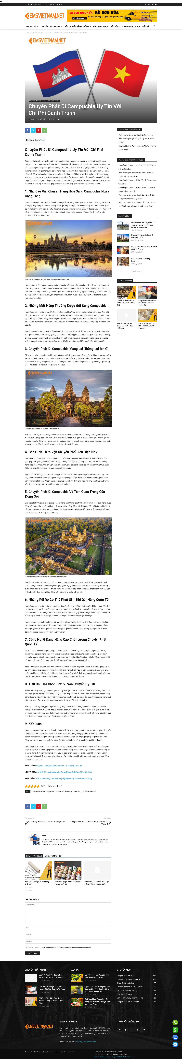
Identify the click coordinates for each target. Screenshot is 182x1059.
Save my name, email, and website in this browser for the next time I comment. (59, 948)
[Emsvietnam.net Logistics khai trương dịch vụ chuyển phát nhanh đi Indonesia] (123, 225)
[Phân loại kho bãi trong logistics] (123, 261)
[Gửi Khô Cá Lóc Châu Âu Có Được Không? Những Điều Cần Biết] (97, 870)
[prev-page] (26, 889)
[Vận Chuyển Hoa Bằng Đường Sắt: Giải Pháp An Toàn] (77, 978)
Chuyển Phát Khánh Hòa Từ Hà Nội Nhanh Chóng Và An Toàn (91, 822)
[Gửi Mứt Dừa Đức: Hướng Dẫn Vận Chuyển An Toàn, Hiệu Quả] (31, 978)
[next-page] (30, 889)
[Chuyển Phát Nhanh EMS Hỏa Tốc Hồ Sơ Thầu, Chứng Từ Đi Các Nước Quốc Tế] (147, 292)
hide (42, 140)
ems (32, 119)
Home (27, 32)
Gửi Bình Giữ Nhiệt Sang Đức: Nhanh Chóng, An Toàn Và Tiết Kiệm (51, 1000)
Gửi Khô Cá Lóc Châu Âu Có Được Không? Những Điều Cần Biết (64, 772)
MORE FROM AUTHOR (53, 856)
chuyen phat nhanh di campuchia (43, 791)
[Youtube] (155, 4)
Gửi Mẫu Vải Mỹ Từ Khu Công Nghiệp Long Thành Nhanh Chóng (64, 778)
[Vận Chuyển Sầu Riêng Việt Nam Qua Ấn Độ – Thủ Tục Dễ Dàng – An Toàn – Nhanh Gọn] (77, 990)
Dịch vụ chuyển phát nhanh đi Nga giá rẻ (135, 135)
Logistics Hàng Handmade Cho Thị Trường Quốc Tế (59, 766)
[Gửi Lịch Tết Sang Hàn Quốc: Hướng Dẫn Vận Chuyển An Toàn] (31, 990)
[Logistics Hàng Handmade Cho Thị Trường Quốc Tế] (67, 870)
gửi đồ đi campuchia (89, 791)
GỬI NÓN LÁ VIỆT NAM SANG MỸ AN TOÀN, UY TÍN (125, 303)
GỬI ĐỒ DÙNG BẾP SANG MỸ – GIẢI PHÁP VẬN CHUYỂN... (147, 326)
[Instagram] (145, 4)
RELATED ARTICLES (34, 856)
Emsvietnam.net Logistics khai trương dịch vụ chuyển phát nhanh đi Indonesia (143, 225)
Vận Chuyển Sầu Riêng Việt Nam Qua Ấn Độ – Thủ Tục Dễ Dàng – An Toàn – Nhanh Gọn (97, 989)
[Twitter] (148, 4)
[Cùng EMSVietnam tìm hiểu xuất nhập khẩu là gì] (123, 250)
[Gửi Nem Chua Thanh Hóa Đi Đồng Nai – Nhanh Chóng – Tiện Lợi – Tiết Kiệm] (77, 1002)
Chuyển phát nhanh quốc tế (51, 100)
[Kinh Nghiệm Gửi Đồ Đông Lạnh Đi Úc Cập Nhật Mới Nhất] (126, 315)
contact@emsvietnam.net (85, 1041)
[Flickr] (131, 1029)
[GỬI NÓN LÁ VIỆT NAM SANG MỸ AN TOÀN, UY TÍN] (126, 292)
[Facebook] (142, 4)
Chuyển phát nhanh (38, 32)
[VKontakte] (143, 1029)
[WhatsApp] (44, 130)
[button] (154, 26)
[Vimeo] (152, 4)
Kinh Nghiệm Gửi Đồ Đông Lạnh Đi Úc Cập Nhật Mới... (125, 326)
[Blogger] (119, 1029)
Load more (136, 271)
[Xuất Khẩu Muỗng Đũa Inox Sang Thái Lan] (38, 870)
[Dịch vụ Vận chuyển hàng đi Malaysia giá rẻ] (123, 238)
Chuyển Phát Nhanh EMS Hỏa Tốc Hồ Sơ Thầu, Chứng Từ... (147, 303)
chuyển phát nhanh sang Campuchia (68, 791)
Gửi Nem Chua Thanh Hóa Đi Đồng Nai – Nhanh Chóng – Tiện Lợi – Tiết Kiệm (97, 1001)
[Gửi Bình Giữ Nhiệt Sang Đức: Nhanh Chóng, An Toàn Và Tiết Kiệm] (31, 1001)
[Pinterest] (38, 130)
